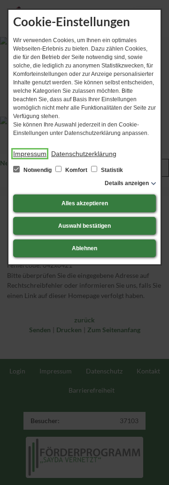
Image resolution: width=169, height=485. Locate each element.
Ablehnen (84, 248)
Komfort (76, 170)
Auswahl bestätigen (84, 226)
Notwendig (37, 170)
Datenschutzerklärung (83, 153)
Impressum (29, 153)
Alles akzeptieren (84, 203)
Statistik (111, 170)
